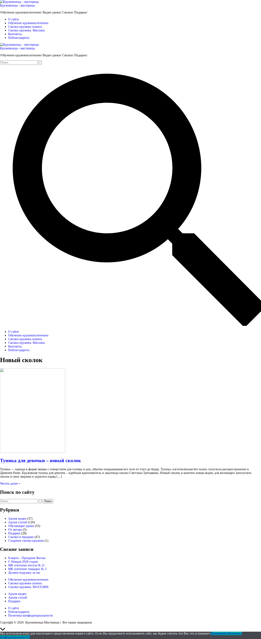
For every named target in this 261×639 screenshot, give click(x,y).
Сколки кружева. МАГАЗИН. (28, 587)
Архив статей (17, 522)
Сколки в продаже (21, 537)
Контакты (15, 34)
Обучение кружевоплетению (28, 23)
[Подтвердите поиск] (40, 62)
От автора (15, 529)
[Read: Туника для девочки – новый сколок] (32, 452)
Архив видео (17, 518)
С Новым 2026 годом (23, 561)
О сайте (13, 19)
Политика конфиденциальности (30, 615)
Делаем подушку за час (24, 572)
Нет (225, 633)
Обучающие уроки (21, 526)
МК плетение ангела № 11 (26, 565)
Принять (217, 633)
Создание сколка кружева (26, 540)
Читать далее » (10, 483)
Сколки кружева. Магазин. (26, 30)
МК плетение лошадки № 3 (27, 569)
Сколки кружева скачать (25, 26)
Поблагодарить (18, 37)
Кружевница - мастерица (17, 5)
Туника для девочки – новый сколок (40, 460)
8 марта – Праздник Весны (26, 558)
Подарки (14, 533)
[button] (130, 324)
